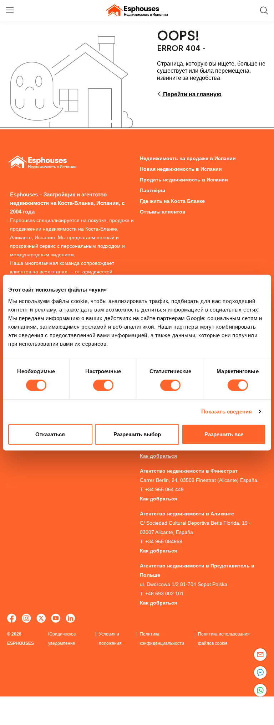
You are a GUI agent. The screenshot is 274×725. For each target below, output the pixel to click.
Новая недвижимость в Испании (181, 169)
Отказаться (50, 434)
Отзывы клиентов (163, 212)
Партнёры (152, 190)
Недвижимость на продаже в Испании (188, 158)
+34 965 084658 (163, 541)
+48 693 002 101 (164, 593)
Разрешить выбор (137, 434)
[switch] (103, 385)
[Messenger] (260, 672)
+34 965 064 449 (164, 489)
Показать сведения (226, 411)
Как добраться (158, 456)
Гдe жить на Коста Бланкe (172, 201)
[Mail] (260, 654)
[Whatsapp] (260, 690)
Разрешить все (223, 434)
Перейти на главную (192, 94)
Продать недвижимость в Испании (184, 179)
